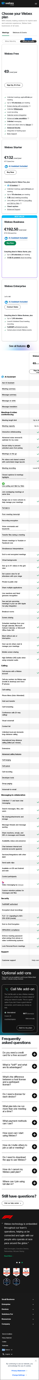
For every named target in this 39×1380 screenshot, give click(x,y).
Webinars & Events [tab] (20, 32)
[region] (19, 1368)
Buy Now (10, 172)
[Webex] (8, 3)
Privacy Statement (18, 1371)
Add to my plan (25, 1028)
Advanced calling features (11, 754)
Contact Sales (12, 307)
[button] (19, 1054)
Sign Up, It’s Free (13, 85)
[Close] (36, 1361)
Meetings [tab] (5, 32)
